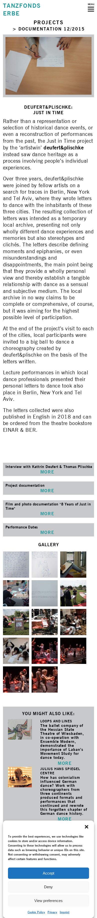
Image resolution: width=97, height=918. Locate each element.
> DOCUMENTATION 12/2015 (48, 28)
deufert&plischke (64, 147)
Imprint (64, 912)
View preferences (48, 901)
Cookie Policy (36, 912)
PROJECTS (49, 22)
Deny (48, 887)
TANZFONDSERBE (22, 9)
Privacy (52, 912)
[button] (86, 826)
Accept (48, 873)
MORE (65, 763)
